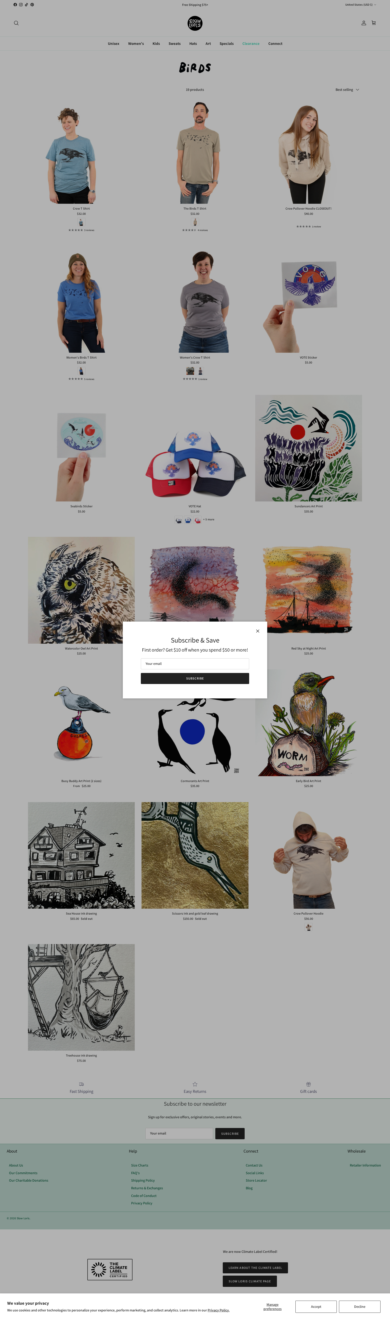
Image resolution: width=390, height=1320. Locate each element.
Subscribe (195, 678)
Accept (316, 1306)
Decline (359, 1306)
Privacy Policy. (219, 1310)
